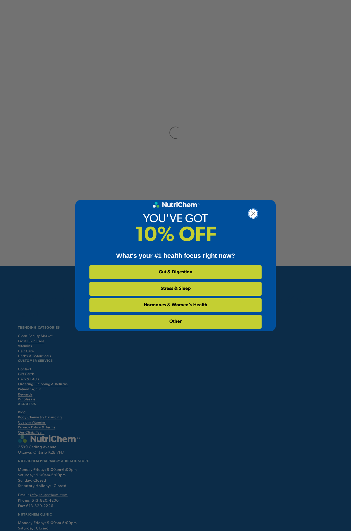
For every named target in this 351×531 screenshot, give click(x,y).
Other (175, 321)
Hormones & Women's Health (175, 305)
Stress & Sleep (176, 288)
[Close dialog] (253, 213)
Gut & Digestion (175, 272)
